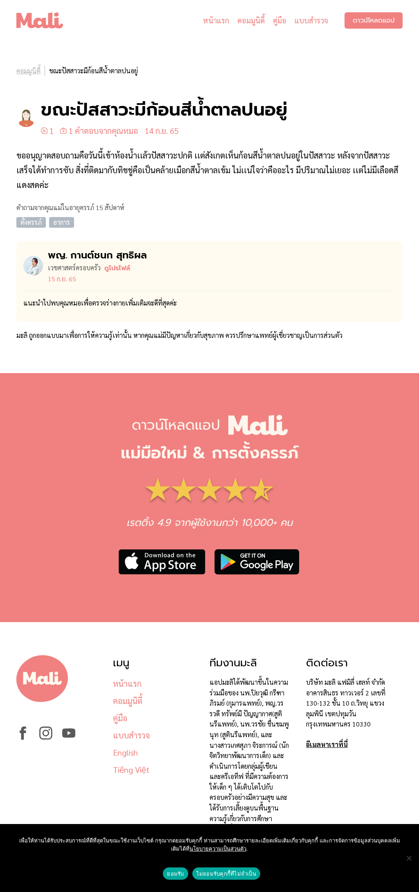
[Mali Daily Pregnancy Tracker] (45, 20)
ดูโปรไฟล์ (117, 268)
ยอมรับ (175, 873)
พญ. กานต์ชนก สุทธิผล (97, 255)
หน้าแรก (216, 20)
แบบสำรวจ (311, 20)
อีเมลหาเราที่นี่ (327, 744)
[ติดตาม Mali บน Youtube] (68, 737)
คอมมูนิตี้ (251, 20)
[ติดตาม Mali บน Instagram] (45, 737)
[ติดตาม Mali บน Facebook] (22, 737)
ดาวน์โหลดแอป (373, 20)
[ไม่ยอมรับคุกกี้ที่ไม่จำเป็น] (409, 858)
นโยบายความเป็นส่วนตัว (217, 848)
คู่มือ (279, 20)
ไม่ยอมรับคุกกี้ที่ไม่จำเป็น (226, 873)
